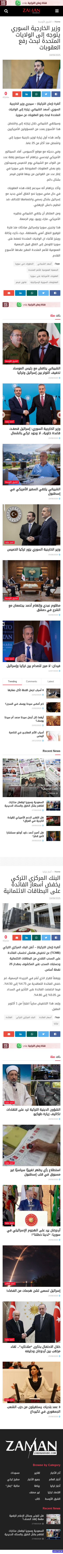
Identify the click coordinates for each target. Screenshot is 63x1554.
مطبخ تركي (13, 1479)
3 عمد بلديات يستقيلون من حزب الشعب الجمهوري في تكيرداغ (33, 1409)
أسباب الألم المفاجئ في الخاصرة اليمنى (26, 734)
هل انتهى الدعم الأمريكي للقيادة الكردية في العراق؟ (26, 819)
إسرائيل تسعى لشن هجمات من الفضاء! (33, 1291)
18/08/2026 (53, 498)
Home (57, 22)
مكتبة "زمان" (13, 1486)
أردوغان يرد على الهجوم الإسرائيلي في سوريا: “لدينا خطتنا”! (33, 1232)
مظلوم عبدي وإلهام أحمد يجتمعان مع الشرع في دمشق (34, 607)
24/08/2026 (53, 378)
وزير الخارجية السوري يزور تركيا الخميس (33, 549)
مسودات (15, 1473)
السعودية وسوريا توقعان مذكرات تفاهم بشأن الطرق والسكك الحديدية (24, 804)
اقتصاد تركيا (54, 1492)
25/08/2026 (53, 1240)
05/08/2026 (53, 554)
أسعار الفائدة (45, 1017)
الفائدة (9, 1017)
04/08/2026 (53, 615)
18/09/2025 (54, 55)
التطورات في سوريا (24, 264)
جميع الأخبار (34, 1479)
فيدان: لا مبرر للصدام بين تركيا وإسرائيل (33, 666)
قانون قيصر (21, 282)
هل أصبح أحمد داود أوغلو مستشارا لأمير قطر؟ (25, 834)
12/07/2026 (53, 671)
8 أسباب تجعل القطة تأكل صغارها (26, 690)
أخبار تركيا (9, 421)
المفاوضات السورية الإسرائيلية (44, 282)
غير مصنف (34, 1492)
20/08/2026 (53, 438)
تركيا (56, 1023)
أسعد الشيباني (44, 264)
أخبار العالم (10, 1283)
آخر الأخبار (55, 1473)
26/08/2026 (37, 825)
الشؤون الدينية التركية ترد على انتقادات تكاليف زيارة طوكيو (33, 1112)
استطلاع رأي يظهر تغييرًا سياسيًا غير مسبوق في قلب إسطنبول (35, 1172)
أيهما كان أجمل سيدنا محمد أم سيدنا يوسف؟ (24, 719)
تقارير (37, 1473)
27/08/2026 (51, 793)
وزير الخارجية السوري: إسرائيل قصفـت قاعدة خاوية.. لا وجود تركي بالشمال (34, 431)
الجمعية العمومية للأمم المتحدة (43, 270)
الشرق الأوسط (44, 22)
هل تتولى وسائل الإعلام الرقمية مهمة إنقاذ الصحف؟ (34, 786)
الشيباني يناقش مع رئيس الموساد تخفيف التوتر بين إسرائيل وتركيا (36, 370)
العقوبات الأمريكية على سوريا (44, 276)
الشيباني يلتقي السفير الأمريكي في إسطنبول (35, 491)
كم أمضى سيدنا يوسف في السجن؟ (24, 704)
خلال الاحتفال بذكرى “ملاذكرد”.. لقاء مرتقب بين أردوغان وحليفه (35, 1349)
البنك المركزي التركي (25, 1017)
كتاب (37, 1499)
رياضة (37, 1486)
